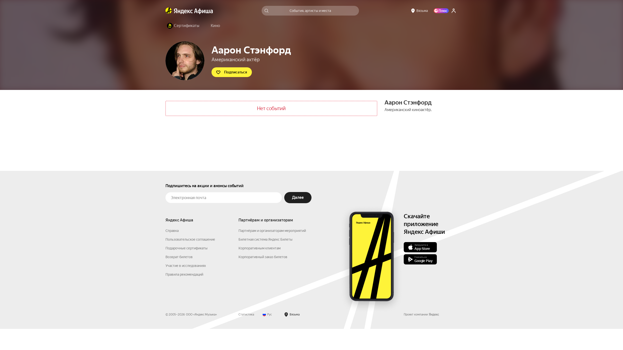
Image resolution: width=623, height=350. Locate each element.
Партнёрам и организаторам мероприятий (272, 231)
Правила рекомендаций (184, 274)
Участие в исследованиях (185, 266)
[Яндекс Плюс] (441, 10)
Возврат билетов (179, 257)
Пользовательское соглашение (190, 239)
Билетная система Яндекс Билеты (265, 239)
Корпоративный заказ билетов (262, 257)
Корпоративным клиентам (259, 248)
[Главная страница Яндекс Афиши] (168, 11)
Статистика (246, 314)
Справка (172, 231)
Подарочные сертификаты (186, 248)
